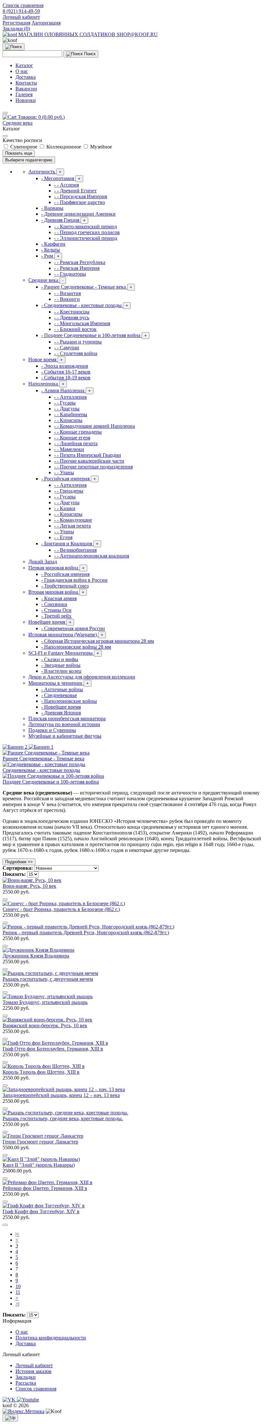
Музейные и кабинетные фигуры (64, 736)
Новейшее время (49, 622)
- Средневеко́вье (59, 695)
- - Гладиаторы (70, 274)
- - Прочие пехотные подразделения (93, 466)
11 (17, 1292)
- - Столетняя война (75, 353)
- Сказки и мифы (59, 659)
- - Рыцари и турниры (78, 341)
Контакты (26, 83)
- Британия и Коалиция (70, 543)
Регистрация (16, 23)
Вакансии (26, 88)
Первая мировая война (56, 567)
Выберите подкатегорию (28, 160)
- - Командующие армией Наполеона (94, 426)
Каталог (24, 65)
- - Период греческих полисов (87, 232)
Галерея (24, 94)
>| (17, 1303)
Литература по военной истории (64, 724)
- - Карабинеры (70, 414)
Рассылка (25, 1383)
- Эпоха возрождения (64, 366)
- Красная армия (59, 598)
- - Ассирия (66, 185)
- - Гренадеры (68, 491)
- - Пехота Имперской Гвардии (87, 455)
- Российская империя (68, 478)
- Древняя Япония (61, 712)
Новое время (45, 359)
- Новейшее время (61, 707)
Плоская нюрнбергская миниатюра (67, 718)
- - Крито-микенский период (85, 226)
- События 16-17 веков (65, 371)
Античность (44, 171)
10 (18, 1286)
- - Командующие (73, 520)
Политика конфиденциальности (50, 1337)
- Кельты (50, 249)
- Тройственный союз (65, 586)
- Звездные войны (60, 665)
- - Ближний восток (75, 329)
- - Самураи (66, 347)
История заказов (33, 1371)
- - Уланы (64, 472)
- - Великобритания (75, 550)
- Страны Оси (56, 610)
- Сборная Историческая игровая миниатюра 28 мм (97, 641)
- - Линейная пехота (76, 443)
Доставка (25, 77)
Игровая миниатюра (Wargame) (65, 634)
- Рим (50, 256)
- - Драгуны (67, 408)
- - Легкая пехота (72, 525)
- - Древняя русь (71, 317)
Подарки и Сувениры (52, 730)
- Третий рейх (56, 616)
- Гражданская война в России (74, 580)
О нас (21, 71)
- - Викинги (67, 299)
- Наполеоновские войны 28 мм (76, 647)
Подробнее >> (19, 861)
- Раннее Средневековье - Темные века (86, 287)
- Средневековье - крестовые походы (84, 305)
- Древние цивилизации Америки (78, 214)
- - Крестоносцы (72, 311)
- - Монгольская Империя (82, 323)
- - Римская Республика (79, 262)
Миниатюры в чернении (58, 683)
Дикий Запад (42, 561)
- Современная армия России (73, 628)
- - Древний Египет (75, 190)
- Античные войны (62, 689)
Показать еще (18, 153)
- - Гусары (65, 402)
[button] (21, 17)
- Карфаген (53, 244)
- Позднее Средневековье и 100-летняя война (94, 335)
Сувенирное (24, 146)
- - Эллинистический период (85, 238)
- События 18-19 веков (65, 377)
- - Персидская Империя (80, 196)
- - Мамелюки (69, 449)
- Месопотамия (60, 178)
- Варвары (52, 208)
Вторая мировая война (56, 592)
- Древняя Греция (63, 220)
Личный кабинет (34, 1365)
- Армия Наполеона (66, 390)
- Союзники (54, 604)
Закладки (25, 1377)
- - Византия (67, 293)
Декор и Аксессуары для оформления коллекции (81, 677)
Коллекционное (63, 146)
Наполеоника (46, 383)
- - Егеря (63, 537)
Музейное (100, 146)
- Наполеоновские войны (69, 701)
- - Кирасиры (68, 420)
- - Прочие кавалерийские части (89, 461)
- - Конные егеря (72, 437)
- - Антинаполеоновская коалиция (91, 555)
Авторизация (46, 23)
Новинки (25, 100)
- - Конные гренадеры (78, 432)
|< (17, 1234)
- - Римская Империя (76, 268)
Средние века (18, 123)
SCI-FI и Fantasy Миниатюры (63, 653)
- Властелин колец (61, 671)
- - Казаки (64, 508)
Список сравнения (35, 1388)
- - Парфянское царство (79, 202)
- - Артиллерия (70, 397)
